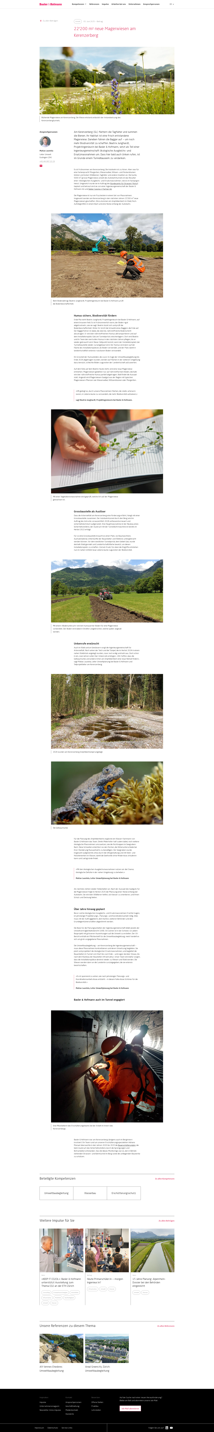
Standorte (70, 1414)
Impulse (105, 4)
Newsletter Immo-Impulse (50, 1410)
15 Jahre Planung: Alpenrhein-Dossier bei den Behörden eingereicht (149, 1282)
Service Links (67, 1428)
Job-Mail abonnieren (130, 1408)
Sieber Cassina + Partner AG (100, 189)
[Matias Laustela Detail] (45, 142)
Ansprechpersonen (151, 4)
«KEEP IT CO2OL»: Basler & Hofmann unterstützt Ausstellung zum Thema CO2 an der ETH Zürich (61, 1282)
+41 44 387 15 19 (47, 161)
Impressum (39, 1428)
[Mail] (41, 166)
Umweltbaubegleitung (56, 1193)
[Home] (51, 4)
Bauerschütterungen (127, 1145)
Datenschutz (52, 1428)
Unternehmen (134, 4)
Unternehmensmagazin (49, 1406)
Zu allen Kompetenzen (164, 1178)
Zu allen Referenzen (165, 1325)
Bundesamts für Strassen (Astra (123, 183)
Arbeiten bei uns (118, 4)
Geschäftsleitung (72, 1406)
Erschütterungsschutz (124, 1193)
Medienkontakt (72, 1410)
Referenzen (94, 4)
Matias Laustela (46, 150)
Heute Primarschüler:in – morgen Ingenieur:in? (105, 1280)
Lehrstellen (96, 1410)
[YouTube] (171, 1427)
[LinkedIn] (166, 1427)
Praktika (94, 1406)
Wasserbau (90, 1193)
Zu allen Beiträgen (50, 21)
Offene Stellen (97, 1402)
